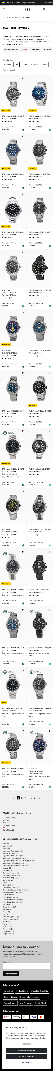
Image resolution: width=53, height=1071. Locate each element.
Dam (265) (47, 50)
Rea (4, 828)
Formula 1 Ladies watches (12, 900)
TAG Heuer (15, 17)
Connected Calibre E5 (11, 887)
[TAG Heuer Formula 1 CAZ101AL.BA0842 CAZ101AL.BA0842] (39, 746)
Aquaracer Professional (11, 856)
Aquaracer (6, 848)
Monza (5, 924)
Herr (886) (36, 50)
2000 (4, 844)
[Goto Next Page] (39, 797)
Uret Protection (26, 1003)
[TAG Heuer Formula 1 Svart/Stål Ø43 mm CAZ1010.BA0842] (39, 152)
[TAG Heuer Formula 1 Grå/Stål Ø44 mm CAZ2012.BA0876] (39, 447)
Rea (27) (25, 50)
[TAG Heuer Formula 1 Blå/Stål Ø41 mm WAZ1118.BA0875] (13, 389)
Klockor (5, 17)
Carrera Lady (7, 880)
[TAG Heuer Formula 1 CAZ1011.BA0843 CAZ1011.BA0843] (13, 567)
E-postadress (7, 962)
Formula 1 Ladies (9, 897)
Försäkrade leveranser (29, 997)
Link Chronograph (9, 917)
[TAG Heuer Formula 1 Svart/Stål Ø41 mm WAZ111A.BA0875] (13, 268)
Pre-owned (6, 825)
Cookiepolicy (26, 1044)
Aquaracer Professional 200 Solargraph (17, 861)
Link (4, 914)
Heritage (6, 909)
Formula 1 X (7, 904)
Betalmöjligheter (10, 997)
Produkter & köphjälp (39, 991)
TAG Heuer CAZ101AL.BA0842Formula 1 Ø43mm (9, 353)
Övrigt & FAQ (40, 1003)
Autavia (5, 868)
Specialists (7, 929)
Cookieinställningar (26, 1062)
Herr (4, 820)
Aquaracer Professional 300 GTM (15, 865)
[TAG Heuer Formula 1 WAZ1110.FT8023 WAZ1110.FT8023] (39, 625)
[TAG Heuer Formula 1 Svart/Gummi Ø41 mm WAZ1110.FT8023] (39, 268)
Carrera (5, 870)
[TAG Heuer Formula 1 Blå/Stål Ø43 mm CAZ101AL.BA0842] (13, 328)
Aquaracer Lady (8, 853)
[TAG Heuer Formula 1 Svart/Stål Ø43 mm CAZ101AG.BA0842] (13, 507)
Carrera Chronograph (10, 875)
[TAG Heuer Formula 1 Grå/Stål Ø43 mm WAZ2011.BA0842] (39, 210)
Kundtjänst (8, 991)
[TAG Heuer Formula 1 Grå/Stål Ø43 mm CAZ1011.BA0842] (13, 94)
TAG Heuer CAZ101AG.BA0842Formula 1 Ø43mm (9, 532)
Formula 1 (6, 895)
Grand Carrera (8, 907)
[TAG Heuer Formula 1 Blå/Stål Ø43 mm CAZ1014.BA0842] (39, 94)
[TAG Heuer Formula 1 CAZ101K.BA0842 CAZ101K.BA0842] (13, 625)
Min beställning (22, 991)
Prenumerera (11, 974)
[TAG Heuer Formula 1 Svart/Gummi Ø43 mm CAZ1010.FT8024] (39, 567)
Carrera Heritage (9, 878)
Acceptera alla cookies (26, 1050)
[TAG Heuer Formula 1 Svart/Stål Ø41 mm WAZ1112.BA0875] (13, 210)
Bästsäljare (7, 830)
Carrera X (6, 883)
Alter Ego (6, 846)
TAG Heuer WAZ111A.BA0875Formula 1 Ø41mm (9, 292)
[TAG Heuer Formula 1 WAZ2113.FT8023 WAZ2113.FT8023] (13, 686)
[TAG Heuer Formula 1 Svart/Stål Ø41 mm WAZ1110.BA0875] (39, 389)
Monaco (5, 921)
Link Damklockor (9, 919)
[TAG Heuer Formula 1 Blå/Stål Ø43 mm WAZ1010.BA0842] (13, 152)
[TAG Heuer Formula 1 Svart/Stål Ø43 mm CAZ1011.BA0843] (39, 507)
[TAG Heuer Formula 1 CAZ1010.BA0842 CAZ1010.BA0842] (13, 447)
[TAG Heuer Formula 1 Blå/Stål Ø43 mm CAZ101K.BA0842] (39, 328)
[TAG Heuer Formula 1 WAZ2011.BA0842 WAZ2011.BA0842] (39, 686)
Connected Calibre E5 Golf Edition (15, 890)
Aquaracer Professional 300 (13, 863)
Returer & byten (10, 1003)
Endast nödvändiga (26, 1056)
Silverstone (7, 926)
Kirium (5, 912)
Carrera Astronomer (10, 873)
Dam (4, 823)
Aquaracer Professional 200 (13, 858)
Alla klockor (7, 818)
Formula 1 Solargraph (10, 902)
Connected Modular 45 (11, 892)
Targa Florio (7, 934)
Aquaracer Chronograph (11, 851)
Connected (7, 885)
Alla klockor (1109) (11, 50)
